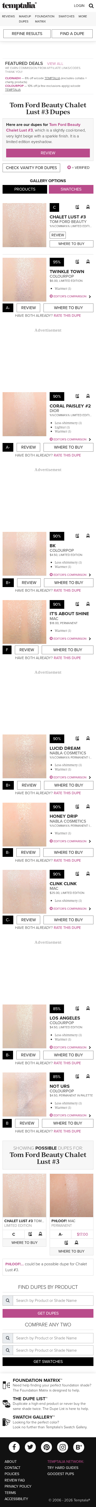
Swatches (66, 16)
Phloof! (59, 1221)
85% (57, 1008)
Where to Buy (71, 244)
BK (53, 545)
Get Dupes (48, 1313)
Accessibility (16, 1499)
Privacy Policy (18, 1486)
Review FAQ (15, 1480)
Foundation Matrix (45, 19)
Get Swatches (48, 1361)
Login (79, 6)
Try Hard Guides (62, 1468)
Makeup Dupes (25, 19)
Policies (12, 1474)
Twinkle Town (67, 271)
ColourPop (14, 86)
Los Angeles (65, 1018)
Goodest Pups (60, 1474)
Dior (54, 410)
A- (61, 1234)
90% (57, 396)
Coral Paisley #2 (70, 406)
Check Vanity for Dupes (31, 167)
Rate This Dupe (67, 315)
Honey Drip (64, 816)
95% (57, 262)
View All (55, 63)
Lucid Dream (65, 748)
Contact (12, 1468)
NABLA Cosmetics (68, 753)
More (83, 16)
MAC (54, 618)
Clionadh (13, 78)
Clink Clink (63, 883)
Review (48, 153)
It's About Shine (69, 613)
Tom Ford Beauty (68, 221)
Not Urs (60, 1086)
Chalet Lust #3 (68, 217)
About (11, 1461)
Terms (10, 1493)
